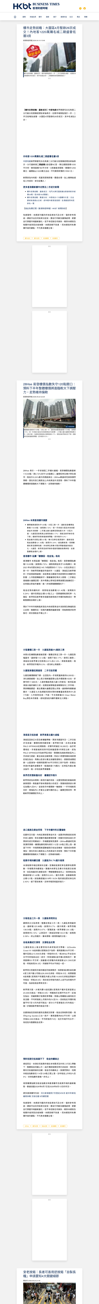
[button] (88, 16)
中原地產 (27, 161)
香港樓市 (55, 238)
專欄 (85, 17)
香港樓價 (46, 238)
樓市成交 (27, 238)
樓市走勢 (36, 238)
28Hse (27, 1126)
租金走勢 (44, 1126)
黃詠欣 (25, 1280)
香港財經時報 (40, 8)
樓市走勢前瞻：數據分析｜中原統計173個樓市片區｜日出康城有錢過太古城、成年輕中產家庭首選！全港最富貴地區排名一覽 (51, 200)
